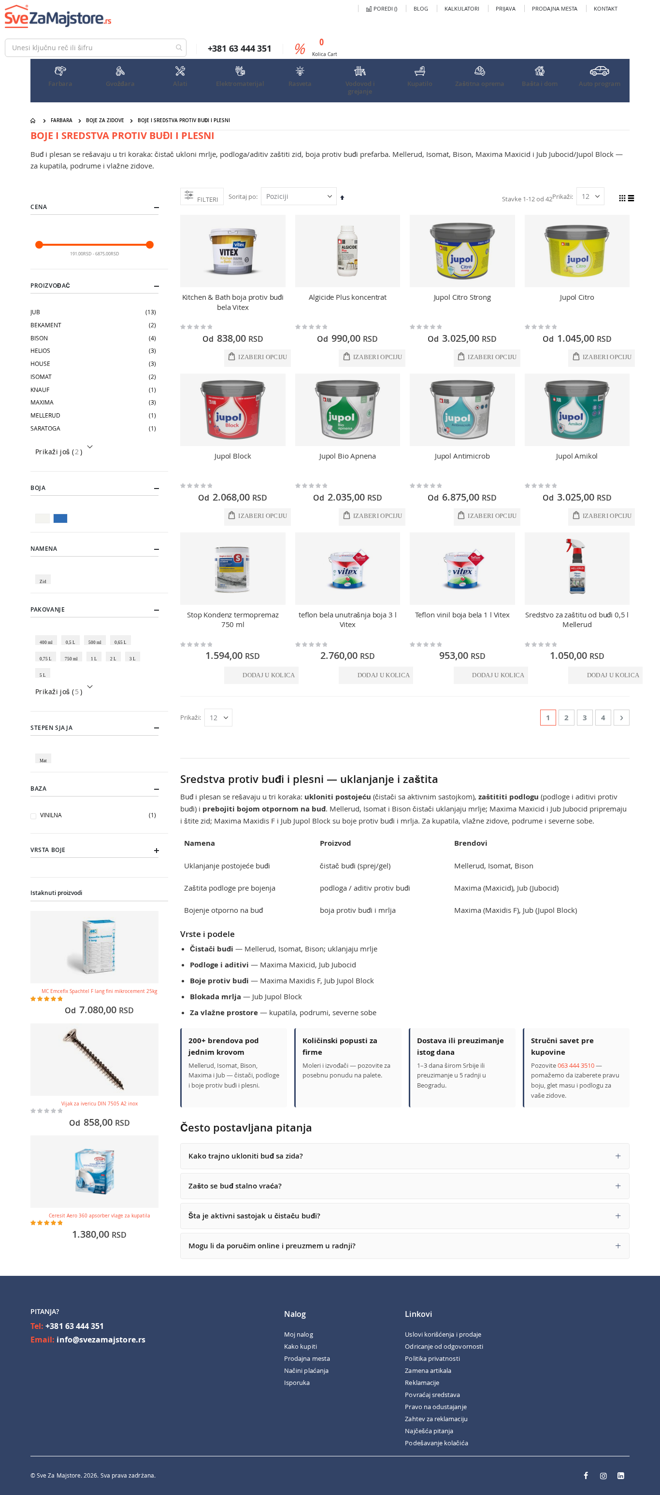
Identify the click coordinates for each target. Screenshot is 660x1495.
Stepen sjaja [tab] (51, 728)
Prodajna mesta (554, 8)
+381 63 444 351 (74, 1326)
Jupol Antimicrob (462, 456)
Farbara (61, 120)
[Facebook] (586, 1475)
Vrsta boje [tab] (48, 850)
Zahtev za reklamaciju (436, 1418)
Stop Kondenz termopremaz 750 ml (232, 619)
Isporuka (297, 1382)
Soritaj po (242, 196)
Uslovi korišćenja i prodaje (443, 1334)
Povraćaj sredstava (432, 1394)
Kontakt (605, 8)
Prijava (506, 8)
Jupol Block (233, 456)
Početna (33, 120)
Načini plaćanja (306, 1370)
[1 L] (95, 652)
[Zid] (44, 574)
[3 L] (134, 652)
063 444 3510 (576, 1065)
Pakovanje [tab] (47, 609)
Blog (421, 8)
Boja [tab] (37, 488)
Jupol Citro (577, 297)
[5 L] (44, 668)
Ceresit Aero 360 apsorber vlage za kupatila (99, 1216)
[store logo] (58, 16)
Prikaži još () (58, 451)
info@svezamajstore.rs (101, 1339)
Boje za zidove (105, 120)
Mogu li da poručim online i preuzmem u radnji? (272, 1246)
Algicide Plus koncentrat (348, 297)
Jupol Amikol (577, 456)
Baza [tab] (38, 788)
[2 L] (115, 652)
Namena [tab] (43, 549)
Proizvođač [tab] (50, 285)
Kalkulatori (462, 8)
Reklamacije (422, 1382)
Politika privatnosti (432, 1358)
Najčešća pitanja (429, 1430)
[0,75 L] (47, 652)
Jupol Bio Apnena (347, 456)
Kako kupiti (300, 1346)
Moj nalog (298, 1334)
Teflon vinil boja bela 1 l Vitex (462, 614)
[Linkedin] (621, 1475)
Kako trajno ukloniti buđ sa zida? (245, 1156)
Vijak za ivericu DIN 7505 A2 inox (99, 1104)
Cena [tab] (38, 207)
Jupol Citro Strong (462, 297)
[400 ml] (47, 635)
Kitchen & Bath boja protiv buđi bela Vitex (233, 301)
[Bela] (43, 514)
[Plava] (61, 514)
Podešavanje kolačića (436, 1443)
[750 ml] (73, 652)
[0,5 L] (72, 635)
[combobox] (96, 48)
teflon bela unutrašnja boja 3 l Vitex (347, 619)
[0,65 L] (122, 635)
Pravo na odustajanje (435, 1406)
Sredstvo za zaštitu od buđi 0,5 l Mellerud (577, 619)
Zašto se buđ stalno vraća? (235, 1186)
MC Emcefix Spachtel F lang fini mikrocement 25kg (99, 991)
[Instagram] (603, 1475)
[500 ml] (96, 635)
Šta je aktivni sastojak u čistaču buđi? (254, 1216)
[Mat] (45, 753)
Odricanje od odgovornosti (444, 1346)
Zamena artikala (428, 1370)
